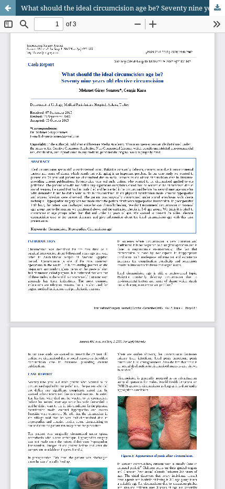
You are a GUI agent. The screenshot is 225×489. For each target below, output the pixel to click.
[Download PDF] (217, 8)
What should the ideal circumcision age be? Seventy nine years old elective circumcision (123, 8)
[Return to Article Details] (8, 8)
